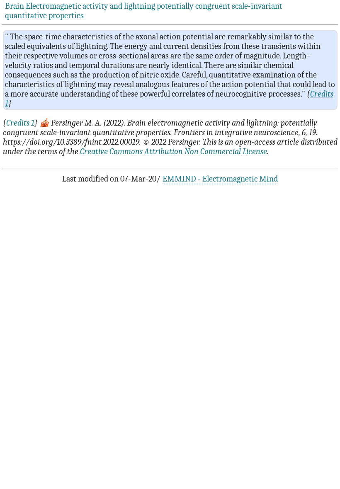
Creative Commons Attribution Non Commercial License (173, 151)
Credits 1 (20, 123)
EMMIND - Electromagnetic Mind (220, 179)
